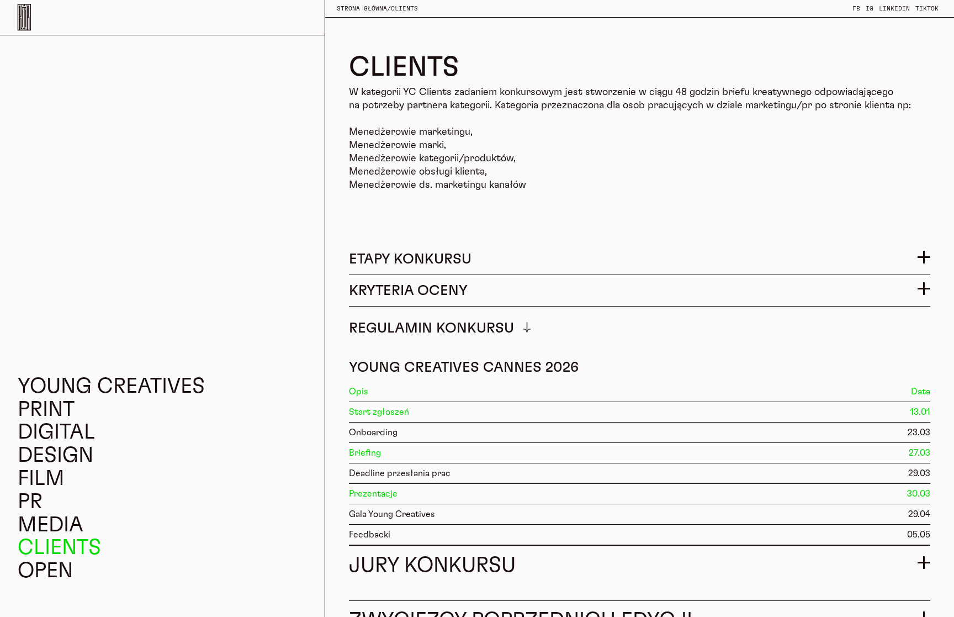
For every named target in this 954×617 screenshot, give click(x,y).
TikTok (927, 9)
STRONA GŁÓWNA (362, 9)
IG (869, 9)
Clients (404, 9)
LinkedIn (894, 9)
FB (856, 9)
